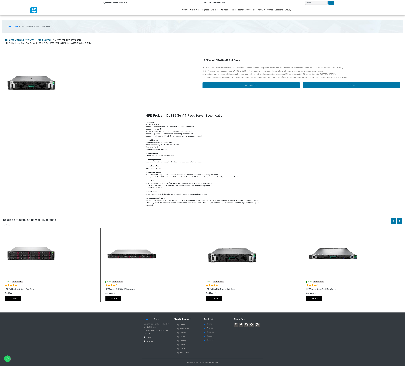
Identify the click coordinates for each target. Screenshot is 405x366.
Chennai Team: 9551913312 (215, 3)
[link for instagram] (246, 325)
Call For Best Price (251, 85)
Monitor (233, 10)
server (16, 26)
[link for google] (257, 325)
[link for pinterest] (236, 325)
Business (224, 10)
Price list (210, 340)
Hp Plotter (181, 349)
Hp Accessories (183, 353)
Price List (261, 10)
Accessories (251, 10)
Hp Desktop (181, 341)
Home (9, 26)
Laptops (205, 10)
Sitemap (214, 362)
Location (210, 332)
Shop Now (13, 298)
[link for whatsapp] (7, 358)
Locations (279, 10)
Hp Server (181, 325)
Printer (241, 10)
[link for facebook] (241, 325)
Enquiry (288, 10)
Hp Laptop (181, 337)
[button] (393, 221)
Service (270, 10)
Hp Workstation (183, 329)
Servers (185, 10)
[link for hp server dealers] (33, 10)
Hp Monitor (181, 333)
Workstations (195, 10)
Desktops (215, 10)
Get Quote (351, 85)
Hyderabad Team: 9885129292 (115, 3)
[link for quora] (251, 325)
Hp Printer (181, 345)
